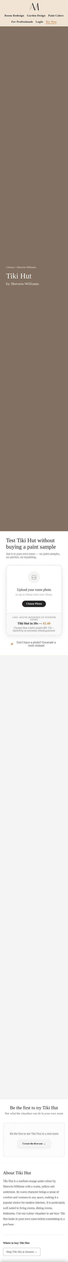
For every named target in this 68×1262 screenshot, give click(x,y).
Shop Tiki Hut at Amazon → (21, 1251)
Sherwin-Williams (26, 267)
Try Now (51, 21)
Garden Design (36, 15)
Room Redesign (14, 15)
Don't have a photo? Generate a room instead (36, 644)
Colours (10, 267)
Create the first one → (34, 1143)
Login (39, 21)
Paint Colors (56, 15)
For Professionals (22, 21)
